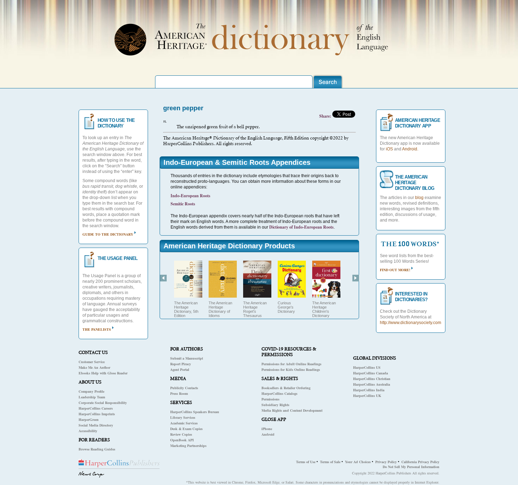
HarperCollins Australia (371, 384)
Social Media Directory (96, 425)
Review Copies (181, 434)
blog (419, 197)
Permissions (270, 399)
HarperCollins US (367, 367)
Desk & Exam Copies (186, 428)
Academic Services (184, 423)
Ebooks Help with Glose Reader (103, 373)
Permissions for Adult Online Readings (291, 363)
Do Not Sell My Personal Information (411, 466)
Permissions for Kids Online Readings (290, 369)
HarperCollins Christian (371, 378)
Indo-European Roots (190, 196)
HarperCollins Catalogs (279, 393)
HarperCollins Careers (96, 408)
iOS (389, 149)
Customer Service (92, 361)
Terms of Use (305, 461)
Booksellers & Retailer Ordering (285, 387)
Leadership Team (92, 396)
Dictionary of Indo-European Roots (301, 227)
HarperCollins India (368, 389)
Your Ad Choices (358, 461)
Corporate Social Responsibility (103, 402)
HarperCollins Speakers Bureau (194, 411)
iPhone (266, 428)
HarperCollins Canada (370, 373)
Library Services (182, 417)
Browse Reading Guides (97, 449)
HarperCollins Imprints (97, 413)
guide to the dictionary (107, 234)
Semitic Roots (183, 204)
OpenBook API (182, 439)
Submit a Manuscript (186, 358)
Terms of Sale (330, 461)
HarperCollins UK (367, 395)
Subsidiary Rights (275, 404)
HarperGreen (89, 419)
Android (268, 434)
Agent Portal (179, 369)
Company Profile (91, 391)
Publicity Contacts (184, 387)
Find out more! (395, 269)
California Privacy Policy (420, 461)
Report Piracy (180, 363)
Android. (410, 149)
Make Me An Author (94, 367)
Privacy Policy (386, 461)
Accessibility (88, 430)
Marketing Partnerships (188, 445)
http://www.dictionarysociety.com (410, 322)
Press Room (179, 393)
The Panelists (96, 329)
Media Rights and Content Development (291, 410)
